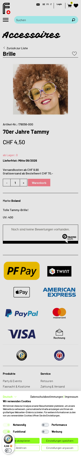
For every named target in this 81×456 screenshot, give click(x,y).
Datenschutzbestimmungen (46, 396)
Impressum (71, 396)
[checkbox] (6, 425)
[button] (10, 397)
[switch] (8, 450)
